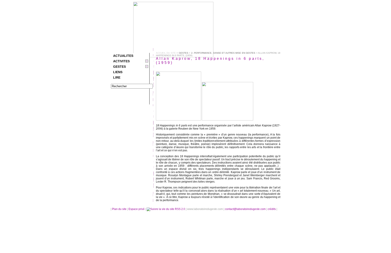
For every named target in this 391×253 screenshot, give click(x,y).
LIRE (116, 77)
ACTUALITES (123, 56)
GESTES (119, 66)
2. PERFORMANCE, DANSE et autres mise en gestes (223, 53)
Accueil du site (166, 53)
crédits (272, 209)
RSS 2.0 (180, 209)
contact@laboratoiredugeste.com (245, 209)
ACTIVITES (121, 61)
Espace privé (137, 209)
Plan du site (119, 209)
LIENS (117, 72)
